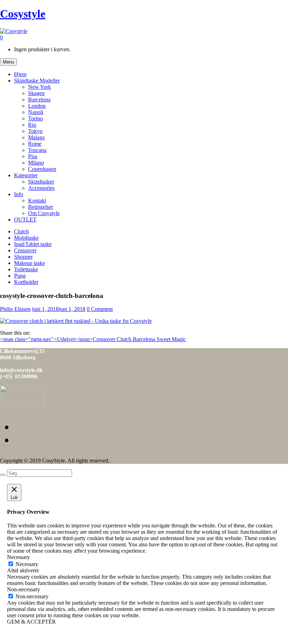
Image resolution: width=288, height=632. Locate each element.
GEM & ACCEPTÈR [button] (31, 622)
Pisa (32, 156)
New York (39, 87)
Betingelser (40, 207)
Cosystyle (22, 13)
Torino (35, 118)
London (37, 106)
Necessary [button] (18, 557)
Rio (32, 125)
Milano (36, 163)
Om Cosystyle (44, 213)
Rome (34, 144)
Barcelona (39, 99)
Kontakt (37, 201)
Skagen (36, 93)
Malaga (36, 137)
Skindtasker (41, 182)
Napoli (35, 112)
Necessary (26, 564)
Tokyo (35, 131)
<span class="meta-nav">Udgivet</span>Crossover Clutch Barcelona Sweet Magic (93, 339)
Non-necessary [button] (23, 589)
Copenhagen (42, 169)
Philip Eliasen (15, 309)
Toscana (37, 150)
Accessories (41, 188)
